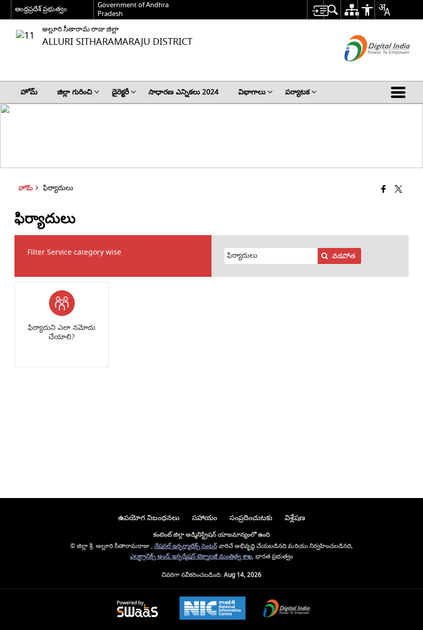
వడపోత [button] (343, 256)
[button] (400, 92)
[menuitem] (315, 9)
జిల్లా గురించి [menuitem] (74, 92)
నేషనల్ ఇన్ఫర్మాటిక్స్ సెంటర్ (185, 546)
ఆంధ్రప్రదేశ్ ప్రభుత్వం (41, 9)
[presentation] (270, 256)
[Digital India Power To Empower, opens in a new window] (286, 609)
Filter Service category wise (74, 252)
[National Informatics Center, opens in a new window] (212, 609)
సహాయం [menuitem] (204, 517)
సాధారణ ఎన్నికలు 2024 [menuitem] (184, 92)
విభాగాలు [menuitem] (252, 92)
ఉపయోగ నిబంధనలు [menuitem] (149, 517)
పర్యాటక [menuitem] (297, 92)
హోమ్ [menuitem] (29, 92)
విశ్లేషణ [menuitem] (295, 517)
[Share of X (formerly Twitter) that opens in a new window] (398, 190)
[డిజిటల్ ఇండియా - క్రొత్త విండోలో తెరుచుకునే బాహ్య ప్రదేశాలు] (364, 70)
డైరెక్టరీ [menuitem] (120, 92)
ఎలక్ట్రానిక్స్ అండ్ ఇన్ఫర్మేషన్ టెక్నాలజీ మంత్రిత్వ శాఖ (191, 556)
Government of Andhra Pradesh (133, 9)
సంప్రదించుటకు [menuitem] (251, 517)
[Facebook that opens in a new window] (383, 190)
